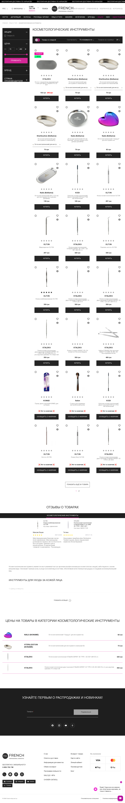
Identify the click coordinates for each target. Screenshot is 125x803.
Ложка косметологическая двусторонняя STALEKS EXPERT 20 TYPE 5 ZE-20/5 (108, 457)
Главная (5, 23)
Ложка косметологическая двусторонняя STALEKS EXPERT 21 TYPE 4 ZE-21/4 (77, 298)
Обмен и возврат (50, 767)
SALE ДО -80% (49, 775)
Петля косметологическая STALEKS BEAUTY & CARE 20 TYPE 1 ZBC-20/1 (83, 524)
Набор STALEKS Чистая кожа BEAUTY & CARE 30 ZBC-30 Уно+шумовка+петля (108, 350)
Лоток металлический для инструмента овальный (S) (77, 81)
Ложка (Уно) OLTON (77, 456)
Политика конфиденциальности (112, 798)
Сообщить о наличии (46, 416)
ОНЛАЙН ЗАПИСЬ (51, 780)
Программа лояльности (52, 771)
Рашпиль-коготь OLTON (108, 246)
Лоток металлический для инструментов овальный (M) (108, 81)
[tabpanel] (47, 534)
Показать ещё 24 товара (77, 484)
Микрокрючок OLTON (46, 246)
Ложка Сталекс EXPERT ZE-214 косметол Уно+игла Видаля (77, 350)
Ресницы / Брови (41, 17)
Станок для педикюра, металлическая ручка (77, 403)
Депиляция (16, 17)
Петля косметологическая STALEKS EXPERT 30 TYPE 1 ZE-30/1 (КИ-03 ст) (77, 247)
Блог (72, 771)
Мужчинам (80, 17)
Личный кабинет (76, 762)
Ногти (5, 17)
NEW (108, 17)
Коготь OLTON (46, 456)
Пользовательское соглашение (90, 798)
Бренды (91, 17)
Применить (16, 60)
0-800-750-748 (32, 7)
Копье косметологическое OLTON (108, 194)
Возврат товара (77, 754)
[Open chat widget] (120, 798)
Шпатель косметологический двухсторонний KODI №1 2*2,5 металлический (108, 403)
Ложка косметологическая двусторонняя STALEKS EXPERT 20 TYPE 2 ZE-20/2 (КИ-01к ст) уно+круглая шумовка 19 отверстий (46, 351)
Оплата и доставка (51, 758)
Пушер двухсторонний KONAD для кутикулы (46, 403)
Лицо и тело (56, 17)
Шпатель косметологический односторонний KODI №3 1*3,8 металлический (77, 195)
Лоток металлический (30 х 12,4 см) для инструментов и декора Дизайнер (46, 195)
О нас (46, 754)
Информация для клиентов (54, 762)
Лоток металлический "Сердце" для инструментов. (108, 138)
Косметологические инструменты (62, 515)
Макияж (68, 17)
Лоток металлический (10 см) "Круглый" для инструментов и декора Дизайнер (77, 138)
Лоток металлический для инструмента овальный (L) (46, 138)
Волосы (27, 17)
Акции (100, 17)
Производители (76, 767)
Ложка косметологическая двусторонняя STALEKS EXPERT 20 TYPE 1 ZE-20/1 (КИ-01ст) (108, 298)
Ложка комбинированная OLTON (47, 297)
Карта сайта (75, 758)
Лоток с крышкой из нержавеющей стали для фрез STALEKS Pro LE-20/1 (46, 82)
